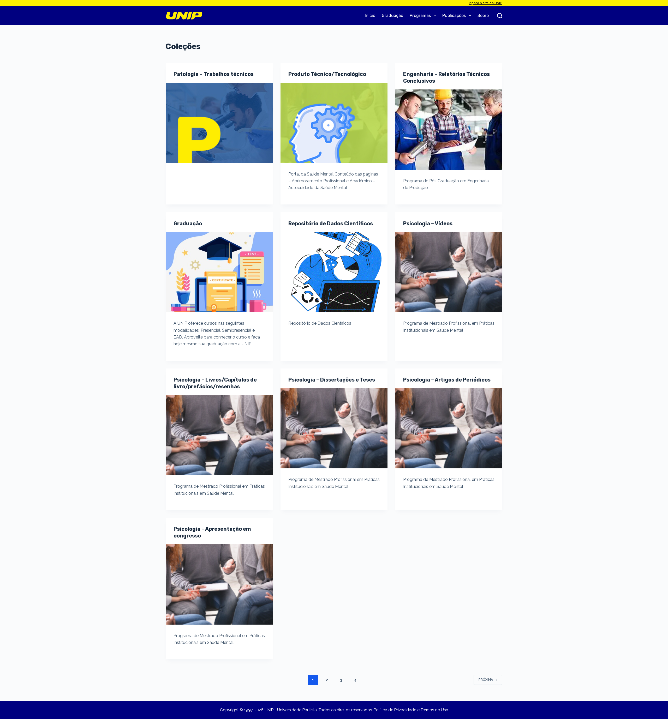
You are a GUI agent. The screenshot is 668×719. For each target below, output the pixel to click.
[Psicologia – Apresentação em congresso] (219, 584)
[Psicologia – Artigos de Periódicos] (448, 428)
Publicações (454, 15)
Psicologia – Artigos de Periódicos (447, 380)
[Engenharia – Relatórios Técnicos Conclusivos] (448, 129)
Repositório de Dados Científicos (330, 223)
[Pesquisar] (499, 15)
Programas (420, 15)
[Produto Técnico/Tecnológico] (334, 123)
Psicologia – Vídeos (427, 223)
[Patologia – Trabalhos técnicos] (219, 123)
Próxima (486, 679)
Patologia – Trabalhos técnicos (214, 74)
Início (370, 15)
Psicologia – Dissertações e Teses (331, 380)
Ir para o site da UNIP (485, 3)
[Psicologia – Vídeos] (448, 272)
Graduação (392, 15)
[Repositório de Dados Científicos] (334, 272)
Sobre (483, 15)
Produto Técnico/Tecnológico (327, 74)
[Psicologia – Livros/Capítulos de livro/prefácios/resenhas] (219, 435)
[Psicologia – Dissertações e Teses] (334, 428)
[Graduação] (219, 272)
